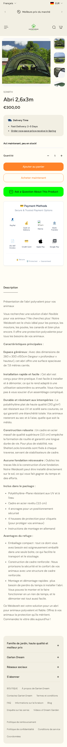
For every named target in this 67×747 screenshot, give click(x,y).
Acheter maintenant (33, 178)
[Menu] (6, 27)
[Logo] (33, 27)
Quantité (8, 155)
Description (10, 287)
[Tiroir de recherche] (54, 27)
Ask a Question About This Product (36, 191)
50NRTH (8, 91)
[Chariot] (60, 27)
